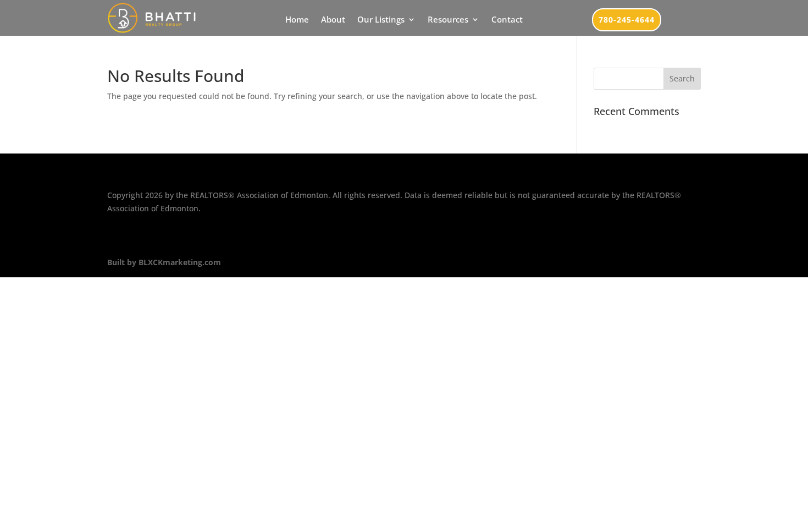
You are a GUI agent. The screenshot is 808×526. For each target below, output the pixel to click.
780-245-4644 (627, 19)
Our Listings (381, 20)
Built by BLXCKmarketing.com (164, 262)
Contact (507, 20)
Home (297, 20)
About (333, 20)
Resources (448, 20)
